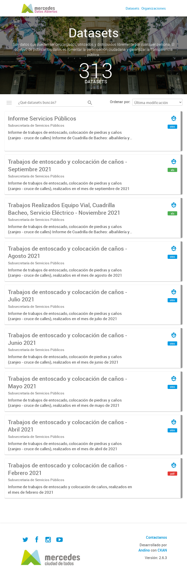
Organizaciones (153, 8)
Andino (144, 550)
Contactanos (156, 537)
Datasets (132, 8)
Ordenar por (119, 101)
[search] (90, 103)
